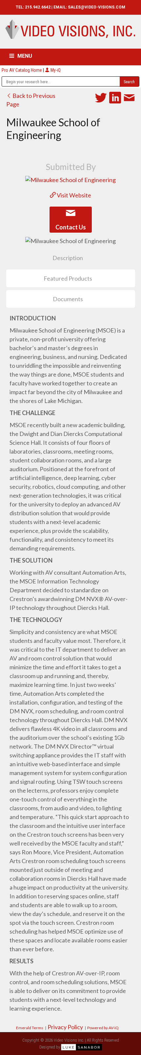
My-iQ (55, 70)
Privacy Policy (65, 1027)
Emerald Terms (29, 1027)
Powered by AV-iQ (103, 1027)
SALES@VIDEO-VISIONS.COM (96, 7)
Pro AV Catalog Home (22, 70)
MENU (24, 56)
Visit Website (73, 195)
